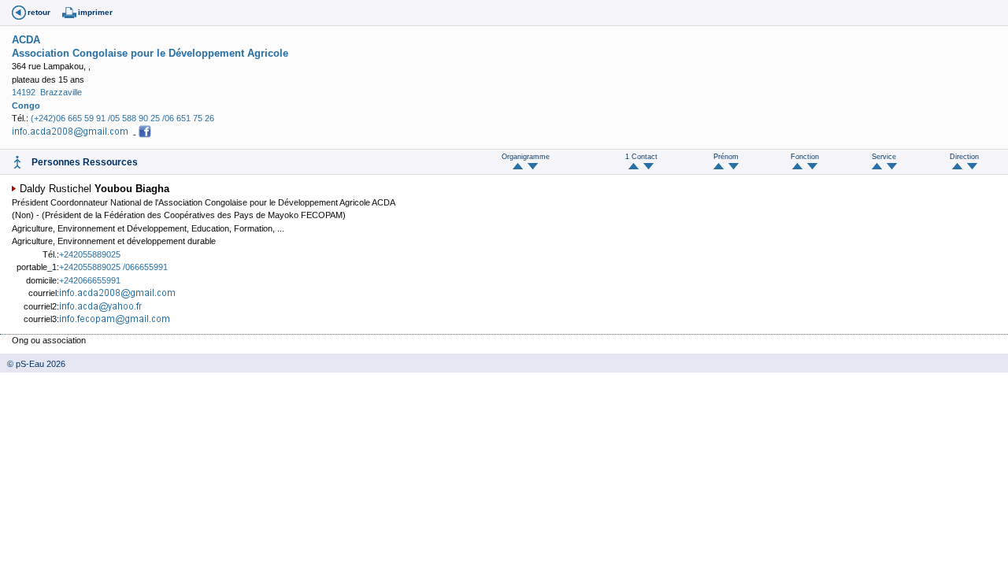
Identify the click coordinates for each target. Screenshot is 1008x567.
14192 (23, 92)
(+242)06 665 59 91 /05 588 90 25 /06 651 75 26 (122, 118)
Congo (26, 105)
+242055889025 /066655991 (113, 267)
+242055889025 (89, 254)
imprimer (95, 12)
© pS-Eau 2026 (32, 364)
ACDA (26, 40)
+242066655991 (89, 280)
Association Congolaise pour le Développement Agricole (150, 53)
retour (39, 12)
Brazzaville (61, 92)
